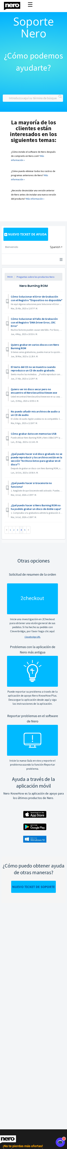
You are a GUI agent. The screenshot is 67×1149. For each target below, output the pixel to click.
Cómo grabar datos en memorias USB (33, 433)
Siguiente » (28, 530)
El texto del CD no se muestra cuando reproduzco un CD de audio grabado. (33, 368)
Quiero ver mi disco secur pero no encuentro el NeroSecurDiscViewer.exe (34, 390)
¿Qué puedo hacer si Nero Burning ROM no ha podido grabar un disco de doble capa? (36, 507)
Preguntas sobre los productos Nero (35, 276)
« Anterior (7, 530)
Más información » (35, 198)
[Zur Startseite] (14, 5)
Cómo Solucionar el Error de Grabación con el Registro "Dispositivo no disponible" (36, 298)
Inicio (10, 276)
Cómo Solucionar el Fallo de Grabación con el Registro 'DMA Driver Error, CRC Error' (34, 322)
